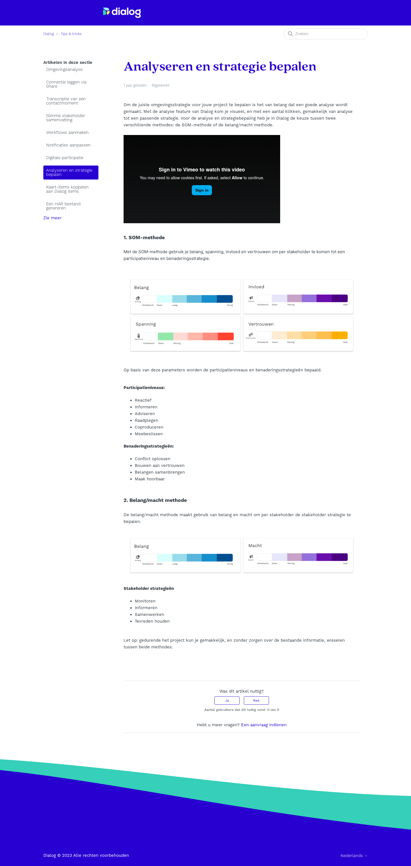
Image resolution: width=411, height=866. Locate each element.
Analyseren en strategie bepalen (69, 172)
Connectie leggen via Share (66, 84)
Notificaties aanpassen (68, 145)
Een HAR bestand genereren (63, 206)
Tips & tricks (71, 34)
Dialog (48, 34)
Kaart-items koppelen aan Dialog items (67, 189)
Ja (227, 700)
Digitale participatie (64, 157)
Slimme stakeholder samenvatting (65, 118)
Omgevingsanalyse (64, 69)
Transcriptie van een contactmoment (66, 101)
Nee (256, 700)
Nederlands (352, 855)
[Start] (122, 13)
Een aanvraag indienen (264, 724)
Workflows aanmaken (67, 132)
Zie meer (52, 217)
